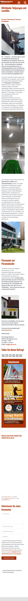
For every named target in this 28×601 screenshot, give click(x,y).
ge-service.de (8, 330)
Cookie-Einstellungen (8, 572)
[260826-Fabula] (13, 405)
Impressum (18, 570)
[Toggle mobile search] (25, 2)
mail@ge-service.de (11, 344)
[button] (3, 355)
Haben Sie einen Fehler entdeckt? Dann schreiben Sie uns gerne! (11, 437)
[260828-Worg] (13, 385)
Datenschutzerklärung (8, 570)
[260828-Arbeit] (13, 365)
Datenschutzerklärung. (7, 550)
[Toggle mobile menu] (19, 2)
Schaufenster (13, 498)
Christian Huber (6, 496)
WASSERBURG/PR (5, 499)
